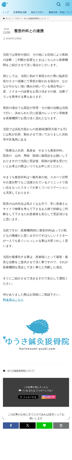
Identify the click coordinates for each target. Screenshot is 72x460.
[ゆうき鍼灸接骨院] (4, 4)
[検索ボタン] (58, 4)
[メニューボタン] (67, 4)
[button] (11, 425)
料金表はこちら (13, 299)
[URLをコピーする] (61, 425)
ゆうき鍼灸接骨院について (21, 371)
